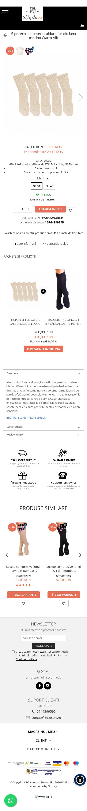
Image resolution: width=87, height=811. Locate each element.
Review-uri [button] (15, 434)
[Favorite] (70, 210)
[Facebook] (39, 685)
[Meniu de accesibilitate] (80, 780)
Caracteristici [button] (15, 427)
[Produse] (6, 12)
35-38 (36, 186)
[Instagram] (47, 685)
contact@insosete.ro (46, 717)
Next (80, 97)
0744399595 (46, 711)
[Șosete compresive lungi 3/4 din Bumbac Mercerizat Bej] (23, 540)
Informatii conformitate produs (26, 418)
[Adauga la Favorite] (23, 603)
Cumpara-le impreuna (43, 349)
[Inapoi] (3, 35)
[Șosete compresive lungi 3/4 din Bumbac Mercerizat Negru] (64, 540)
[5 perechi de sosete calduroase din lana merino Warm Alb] (43, 93)
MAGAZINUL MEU (42, 731)
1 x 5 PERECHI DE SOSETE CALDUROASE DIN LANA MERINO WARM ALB (24, 322)
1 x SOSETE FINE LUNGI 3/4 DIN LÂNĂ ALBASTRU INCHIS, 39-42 (62, 322)
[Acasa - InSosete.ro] (43, 14)
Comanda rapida (57, 244)
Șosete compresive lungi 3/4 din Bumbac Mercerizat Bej (23, 569)
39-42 (49, 186)
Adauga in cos (50, 209)
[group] (43, 93)
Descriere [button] (12, 373)
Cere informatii (26, 244)
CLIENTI (42, 740)
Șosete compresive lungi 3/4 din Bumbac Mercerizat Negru (63, 569)
